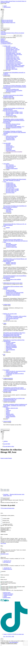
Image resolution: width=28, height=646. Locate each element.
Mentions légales (6, 592)
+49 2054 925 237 (7, 560)
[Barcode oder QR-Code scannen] (14, 36)
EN (3, 12)
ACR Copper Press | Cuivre (12, 60)
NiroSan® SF (9, 148)
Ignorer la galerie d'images (6, 458)
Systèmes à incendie (10, 290)
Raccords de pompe (10, 138)
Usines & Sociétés (7, 421)
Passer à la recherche (17, 1)
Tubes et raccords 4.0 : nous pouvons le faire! (15, 371)
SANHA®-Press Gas (10, 184)
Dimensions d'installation (11, 347)
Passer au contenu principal (7, 1)
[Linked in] (8, 600)
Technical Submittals (10, 349)
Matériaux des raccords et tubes (10, 313)
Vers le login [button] (3, 543)
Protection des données (8, 593)
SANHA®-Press (9, 182)
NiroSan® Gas (9, 145)
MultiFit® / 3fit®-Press (11, 262)
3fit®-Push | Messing (10, 67)
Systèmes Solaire (7, 304)
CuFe (4, 226)
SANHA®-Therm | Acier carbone (13, 64)
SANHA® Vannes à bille (8, 97)
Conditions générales (7, 595)
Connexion (3, 31)
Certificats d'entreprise (8, 378)
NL (3, 15)
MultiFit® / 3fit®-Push (11, 263)
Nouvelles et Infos (7, 391)
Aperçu (2, 32)
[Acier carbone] (15, 180)
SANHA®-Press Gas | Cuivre (12, 56)
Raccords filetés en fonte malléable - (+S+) (15, 126)
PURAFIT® (8, 211)
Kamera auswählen (5, 530)
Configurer (3, 643)
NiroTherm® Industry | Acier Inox (13, 53)
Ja (1, 552)
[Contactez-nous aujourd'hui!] (15, 405)
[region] (14, 476)
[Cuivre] (15, 207)
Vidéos (4, 323)
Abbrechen (3, 531)
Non (4, 552)
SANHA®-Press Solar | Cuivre (12, 58)
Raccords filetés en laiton (11, 125)
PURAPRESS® (9, 209)
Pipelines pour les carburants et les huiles (14, 292)
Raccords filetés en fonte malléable (13, 279)
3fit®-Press (8, 210)
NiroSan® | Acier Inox (11, 47)
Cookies (5, 596)
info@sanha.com (7, 562)
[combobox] (7, 36)
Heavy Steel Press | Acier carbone (13, 61)
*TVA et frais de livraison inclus (7, 508)
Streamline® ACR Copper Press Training (12, 336)
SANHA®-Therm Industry (12, 168)
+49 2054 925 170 (7, 567)
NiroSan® (8, 144)
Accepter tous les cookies (11, 643)
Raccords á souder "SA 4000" (12, 189)
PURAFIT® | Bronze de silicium (13, 124)
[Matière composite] (15, 277)
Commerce (8, 410)
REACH (8, 319)
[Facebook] (1, 600)
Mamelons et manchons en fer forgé (13, 127)
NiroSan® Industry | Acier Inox (13, 49)
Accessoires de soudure (11, 115)
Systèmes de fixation (10, 139)
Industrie (5, 288)
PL (3, 16)
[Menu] (2, 18)
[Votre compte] (2, 26)
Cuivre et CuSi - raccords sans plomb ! (14, 317)
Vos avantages (6, 369)
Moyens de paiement (19, 32)
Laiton (4, 242)
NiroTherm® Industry (10, 150)
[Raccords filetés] (15, 133)
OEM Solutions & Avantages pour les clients (12, 282)
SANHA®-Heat (6, 88)
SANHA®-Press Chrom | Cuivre (13, 59)
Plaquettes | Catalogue (10, 342)
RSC (4, 354)
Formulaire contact (5, 553)
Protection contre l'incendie (12, 372)
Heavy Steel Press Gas (11, 166)
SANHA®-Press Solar (11, 185)
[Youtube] (5, 600)
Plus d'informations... (13, 642)
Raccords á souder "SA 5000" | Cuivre (14, 113)
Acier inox (8, 315)
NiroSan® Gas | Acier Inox (12, 48)
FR (3, 14)
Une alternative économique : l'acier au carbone (16, 316)
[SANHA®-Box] (15, 86)
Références (5, 406)
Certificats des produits (11, 344)
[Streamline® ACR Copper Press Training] (13, 339)
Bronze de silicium (7, 208)
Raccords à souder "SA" (11, 137)
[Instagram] (3, 600)
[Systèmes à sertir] (15, 73)
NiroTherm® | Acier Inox (11, 52)
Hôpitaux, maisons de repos (12, 408)
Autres (4, 134)
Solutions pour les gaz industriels (13, 293)
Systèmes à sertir (6, 45)
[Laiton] (15, 260)
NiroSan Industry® (10, 146)
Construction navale (10, 415)
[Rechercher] (2, 24)
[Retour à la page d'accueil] (7, 20)
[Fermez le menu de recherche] (20, 36)
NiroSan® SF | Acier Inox (11, 50)
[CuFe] (15, 240)
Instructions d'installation (11, 346)
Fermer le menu (6, 29)
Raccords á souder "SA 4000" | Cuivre (14, 112)
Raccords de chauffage (11, 91)
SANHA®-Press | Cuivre (11, 55)
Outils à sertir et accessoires (12, 136)
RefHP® (8, 227)
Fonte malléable (6, 278)
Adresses (13, 32)
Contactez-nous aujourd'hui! (9, 400)
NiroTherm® (9, 149)
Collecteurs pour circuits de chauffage (14, 90)
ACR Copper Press (10, 187)
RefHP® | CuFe (9, 114)
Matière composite (7, 261)
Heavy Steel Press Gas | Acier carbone (14, 62)
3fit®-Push (8, 243)
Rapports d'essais (9, 343)
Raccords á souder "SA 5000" (12, 190)
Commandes (3, 34)
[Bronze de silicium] (15, 225)
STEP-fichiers (9, 348)
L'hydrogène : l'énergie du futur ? (13, 295)
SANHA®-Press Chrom (11, 186)
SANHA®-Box (6, 75)
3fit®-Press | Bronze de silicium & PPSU (15, 66)
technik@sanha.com (7, 569)
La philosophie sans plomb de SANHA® (15, 373)
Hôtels (7, 409)
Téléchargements (7, 7)
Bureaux (8, 411)
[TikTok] (14, 631)
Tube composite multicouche (12, 318)
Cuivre (4, 181)
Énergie (7, 417)
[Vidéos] (15, 335)
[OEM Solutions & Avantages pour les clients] (15, 287)
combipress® (9, 374)
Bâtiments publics (10, 414)
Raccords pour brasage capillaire (10, 110)
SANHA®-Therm (10, 167)
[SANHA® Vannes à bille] (15, 109)
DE (3, 11)
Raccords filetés (6, 122)
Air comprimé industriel (11, 291)
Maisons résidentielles (10, 416)
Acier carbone (6, 163)
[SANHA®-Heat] (15, 96)
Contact (5, 5)
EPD (7, 350)
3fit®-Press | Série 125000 (11, 69)
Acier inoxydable (7, 143)
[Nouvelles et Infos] (15, 399)
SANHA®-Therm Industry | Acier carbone (15, 65)
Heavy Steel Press (10, 164)
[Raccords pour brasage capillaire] (15, 121)
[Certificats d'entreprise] (15, 390)
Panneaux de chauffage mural (12, 89)
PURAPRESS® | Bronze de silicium (14, 54)
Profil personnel (7, 32)
